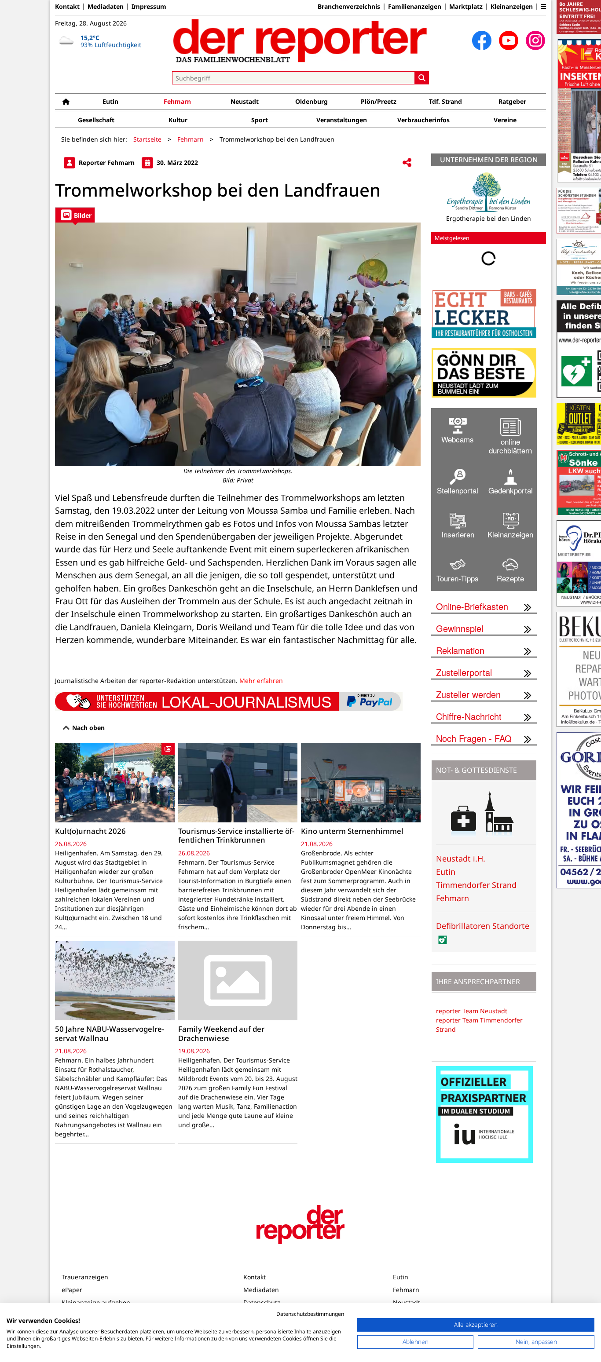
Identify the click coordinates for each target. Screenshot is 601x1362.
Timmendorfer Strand (476, 885)
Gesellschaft (96, 120)
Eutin (110, 101)
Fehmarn (177, 101)
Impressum (149, 7)
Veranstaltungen (341, 120)
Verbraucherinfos (423, 120)
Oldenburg (311, 101)
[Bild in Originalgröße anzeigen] (238, 344)
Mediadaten (106, 7)
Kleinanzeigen (512, 7)
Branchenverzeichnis (349, 7)
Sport (259, 120)
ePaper (72, 1289)
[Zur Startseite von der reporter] (300, 40)
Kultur (178, 120)
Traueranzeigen (85, 1277)
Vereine (505, 120)
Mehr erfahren (261, 680)
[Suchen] (422, 77)
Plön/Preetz (378, 101)
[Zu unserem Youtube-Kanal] (508, 40)
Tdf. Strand (445, 101)
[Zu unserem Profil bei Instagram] (535, 40)
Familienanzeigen (414, 7)
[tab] (75, 215)
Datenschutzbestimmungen (310, 1314)
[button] (543, 7)
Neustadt (245, 101)
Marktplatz (466, 7)
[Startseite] (66, 101)
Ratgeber (512, 101)
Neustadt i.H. (460, 858)
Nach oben (87, 727)
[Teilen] (407, 163)
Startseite (147, 139)
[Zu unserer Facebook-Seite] (481, 40)
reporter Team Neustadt (471, 1011)
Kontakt (67, 7)
